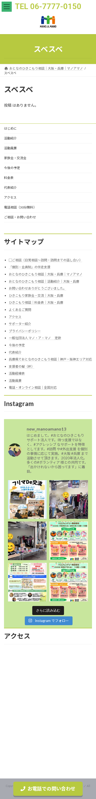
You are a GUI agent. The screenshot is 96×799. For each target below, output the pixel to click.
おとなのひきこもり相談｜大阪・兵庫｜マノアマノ (45, 274)
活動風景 (10, 148)
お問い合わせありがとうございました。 (37, 288)
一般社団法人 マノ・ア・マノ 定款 (35, 338)
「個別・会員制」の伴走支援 (29, 267)
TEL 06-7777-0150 (48, 6)
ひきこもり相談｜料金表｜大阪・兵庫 (36, 303)
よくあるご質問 (20, 310)
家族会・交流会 (15, 158)
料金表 (9, 178)
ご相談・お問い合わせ (20, 217)
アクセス (10, 197)
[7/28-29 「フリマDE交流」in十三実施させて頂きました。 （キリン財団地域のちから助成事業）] (68, 499)
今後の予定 (12, 168)
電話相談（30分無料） (20, 207)
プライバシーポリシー (25, 331)
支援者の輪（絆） (21, 366)
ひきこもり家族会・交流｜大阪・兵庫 (36, 296)
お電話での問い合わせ (51, 789)
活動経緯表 (17, 374)
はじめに (10, 128)
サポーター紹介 (20, 324)
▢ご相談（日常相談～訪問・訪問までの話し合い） (45, 260)
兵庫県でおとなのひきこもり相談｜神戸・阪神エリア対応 (50, 359)
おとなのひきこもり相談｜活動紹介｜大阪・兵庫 (44, 281)
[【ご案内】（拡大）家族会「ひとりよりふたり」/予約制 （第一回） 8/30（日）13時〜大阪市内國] (27, 582)
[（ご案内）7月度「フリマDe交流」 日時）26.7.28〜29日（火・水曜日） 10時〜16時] (68, 540)
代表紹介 (10, 188)
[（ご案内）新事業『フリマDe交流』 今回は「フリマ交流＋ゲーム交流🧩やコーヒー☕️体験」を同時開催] (27, 499)
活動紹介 (10, 138)
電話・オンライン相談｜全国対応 (33, 388)
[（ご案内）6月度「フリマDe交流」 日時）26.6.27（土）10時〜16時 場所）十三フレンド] (68, 582)
